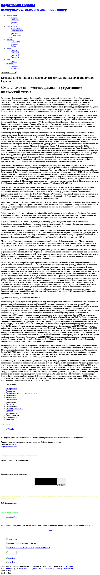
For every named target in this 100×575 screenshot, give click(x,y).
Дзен (8, 59)
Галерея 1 (15, 51)
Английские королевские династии (21, 393)
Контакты (10, 64)
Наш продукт (11, 15)
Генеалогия (15, 42)
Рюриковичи (11, 413)
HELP (50, 530)
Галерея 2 (15, 53)
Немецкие (10, 404)
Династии (10, 40)
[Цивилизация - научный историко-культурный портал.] (11, 554)
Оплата (14, 22)
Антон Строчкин (65, 566)
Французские (11, 417)
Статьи (14, 62)
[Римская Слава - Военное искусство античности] (28, 548)
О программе (16, 35)
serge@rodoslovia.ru (9, 446)
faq (12, 37)
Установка (15, 20)
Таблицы (14, 46)
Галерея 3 (15, 55)
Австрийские (11, 389)
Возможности (11, 26)
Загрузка (14, 18)
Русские (9, 411)
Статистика (15, 33)
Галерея (9, 48)
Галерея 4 (15, 57)
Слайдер (14, 24)
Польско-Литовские (14, 409)
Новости (14, 66)
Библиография (17, 31)
